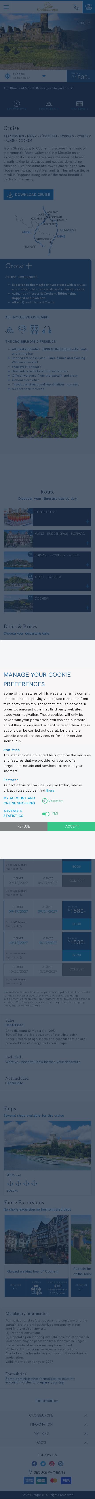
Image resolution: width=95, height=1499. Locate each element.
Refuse (23, 826)
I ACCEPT (71, 826)
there (50, 790)
